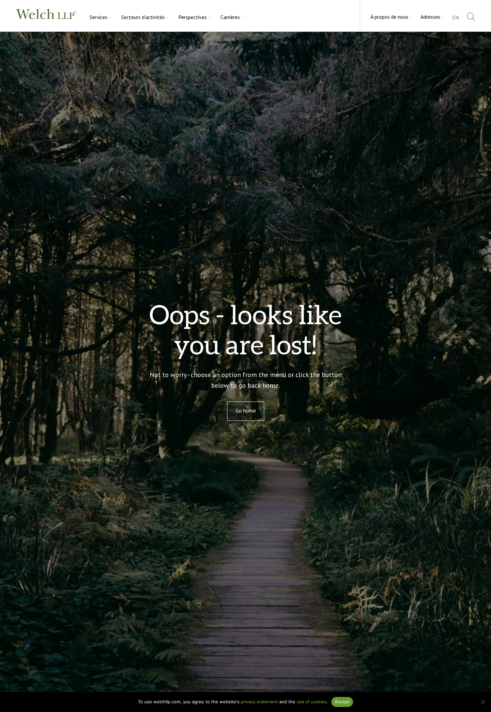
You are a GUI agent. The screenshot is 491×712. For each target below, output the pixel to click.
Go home (245, 410)
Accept (342, 701)
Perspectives (192, 17)
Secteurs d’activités (143, 17)
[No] (482, 702)
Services (99, 17)
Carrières (230, 17)
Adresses (430, 16)
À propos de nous (389, 16)
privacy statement (259, 701)
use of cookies (312, 701)
